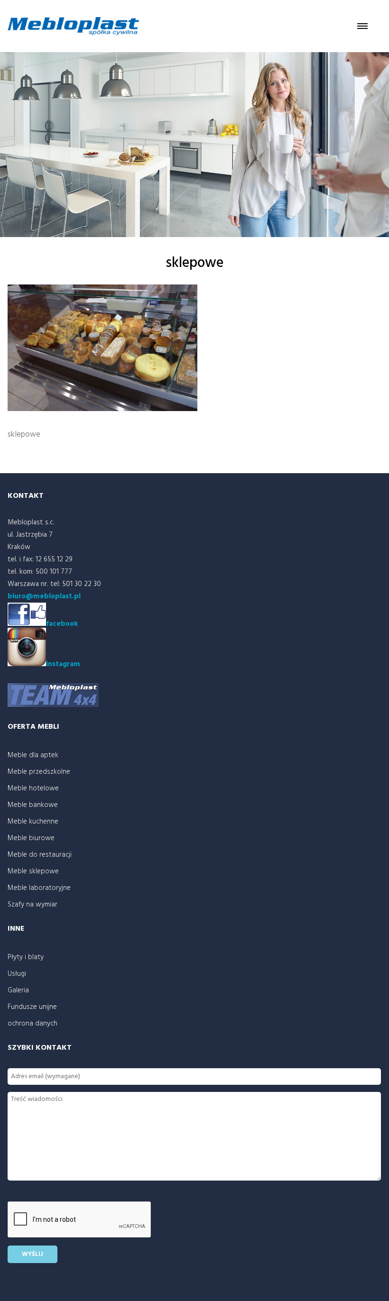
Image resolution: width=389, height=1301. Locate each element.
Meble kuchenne (33, 821)
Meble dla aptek (33, 755)
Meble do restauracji (40, 855)
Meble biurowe (31, 838)
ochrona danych (32, 1023)
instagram (63, 664)
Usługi (17, 974)
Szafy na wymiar (32, 904)
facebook (62, 624)
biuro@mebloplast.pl (44, 596)
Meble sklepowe (33, 871)
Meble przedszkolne (39, 772)
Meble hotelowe (33, 788)
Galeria (18, 990)
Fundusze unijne (32, 1007)
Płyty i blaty (26, 957)
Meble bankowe (33, 805)
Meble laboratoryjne (39, 888)
